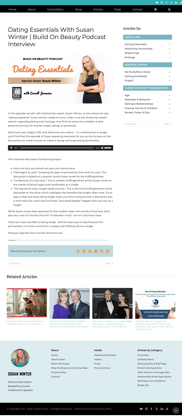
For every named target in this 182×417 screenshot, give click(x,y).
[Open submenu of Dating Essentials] (170, 44)
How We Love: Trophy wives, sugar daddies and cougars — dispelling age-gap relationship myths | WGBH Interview (112, 324)
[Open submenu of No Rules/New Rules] (170, 72)
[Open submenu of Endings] (170, 57)
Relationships (99, 240)
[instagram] (146, 409)
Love (59, 240)
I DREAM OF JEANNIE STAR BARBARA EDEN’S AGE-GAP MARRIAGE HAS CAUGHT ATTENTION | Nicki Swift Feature (68, 324)
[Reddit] (90, 251)
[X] (84, 251)
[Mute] (102, 148)
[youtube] (141, 409)
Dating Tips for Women (39, 240)
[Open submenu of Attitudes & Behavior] (170, 100)
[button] (169, 9)
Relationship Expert (85, 240)
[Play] (11, 148)
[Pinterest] (102, 251)
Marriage (65, 240)
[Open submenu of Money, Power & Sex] (170, 112)
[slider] (108, 147)
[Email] (107, 251)
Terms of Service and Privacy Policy (93, 409)
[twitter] (156, 409)
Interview (52, 240)
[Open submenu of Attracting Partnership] (170, 49)
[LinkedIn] (96, 251)
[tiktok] (167, 409)
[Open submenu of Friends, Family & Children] (170, 108)
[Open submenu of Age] (170, 95)
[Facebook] (78, 251)
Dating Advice (23, 240)
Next (108, 263)
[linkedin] (162, 409)
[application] (60, 148)
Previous (15, 263)
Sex (106, 240)
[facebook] (151, 409)
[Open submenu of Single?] (170, 81)
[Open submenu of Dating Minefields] (170, 76)
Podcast (73, 240)
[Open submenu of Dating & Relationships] (170, 104)
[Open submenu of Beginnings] (170, 53)
